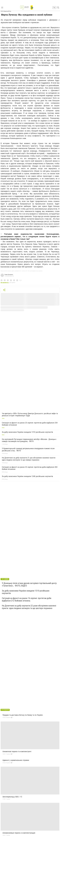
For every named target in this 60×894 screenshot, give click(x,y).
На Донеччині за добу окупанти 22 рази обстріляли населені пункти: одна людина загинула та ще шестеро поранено (29, 606)
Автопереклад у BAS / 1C (12, 797)
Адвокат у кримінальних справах (15, 760)
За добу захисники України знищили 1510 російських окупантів (25, 591)
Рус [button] (54, 7)
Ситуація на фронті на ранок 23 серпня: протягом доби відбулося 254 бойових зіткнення (30, 424)
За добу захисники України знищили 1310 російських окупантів (27, 432)
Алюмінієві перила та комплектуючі (16, 751)
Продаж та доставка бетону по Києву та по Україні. (22, 715)
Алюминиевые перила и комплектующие (18, 833)
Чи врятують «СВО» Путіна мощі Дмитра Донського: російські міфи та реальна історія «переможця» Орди (30, 414)
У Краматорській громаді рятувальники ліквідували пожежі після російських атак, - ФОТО (28, 449)
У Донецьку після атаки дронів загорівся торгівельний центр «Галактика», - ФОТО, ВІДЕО (29, 584)
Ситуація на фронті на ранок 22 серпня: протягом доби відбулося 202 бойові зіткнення (30, 468)
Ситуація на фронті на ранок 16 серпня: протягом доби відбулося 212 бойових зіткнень (26, 599)
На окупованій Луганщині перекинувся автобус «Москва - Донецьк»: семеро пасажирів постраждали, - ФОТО (29, 440)
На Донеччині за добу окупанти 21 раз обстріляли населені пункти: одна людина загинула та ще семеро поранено (29, 459)
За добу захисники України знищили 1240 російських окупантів (27, 476)
